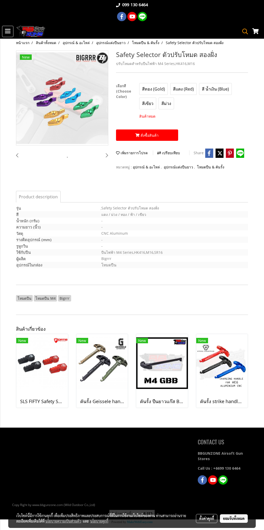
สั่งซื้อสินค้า (149, 135)
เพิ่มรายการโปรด (134, 152)
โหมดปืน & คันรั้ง (210, 167)
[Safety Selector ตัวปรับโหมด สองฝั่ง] (62, 98)
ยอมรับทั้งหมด (234, 518)
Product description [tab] (38, 197)
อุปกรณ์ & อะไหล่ (147, 167)
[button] (243, 31)
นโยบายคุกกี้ (99, 521)
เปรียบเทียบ (170, 152)
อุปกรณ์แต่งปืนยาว (179, 167)
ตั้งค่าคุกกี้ (206, 518)
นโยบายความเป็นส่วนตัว (63, 521)
